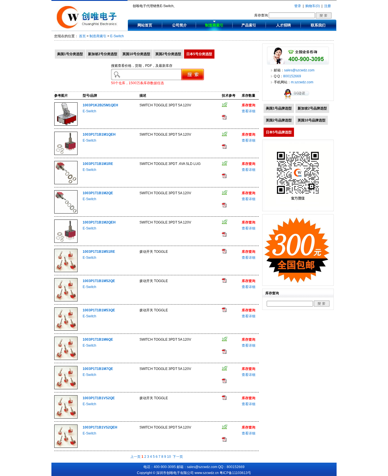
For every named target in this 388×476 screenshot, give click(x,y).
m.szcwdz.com (302, 82)
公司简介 (179, 25)
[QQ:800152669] (298, 100)
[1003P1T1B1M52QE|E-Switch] (66, 300)
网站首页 (144, 25)
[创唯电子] (88, 28)
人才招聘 (283, 25)
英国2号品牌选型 (279, 120)
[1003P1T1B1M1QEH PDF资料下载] (224, 148)
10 (169, 457)
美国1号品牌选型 (279, 108)
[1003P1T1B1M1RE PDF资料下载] (224, 177)
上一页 (135, 457)
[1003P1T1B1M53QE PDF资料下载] (224, 311)
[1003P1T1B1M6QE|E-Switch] (66, 359)
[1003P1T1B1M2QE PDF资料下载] (224, 206)
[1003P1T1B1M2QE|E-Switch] (66, 212)
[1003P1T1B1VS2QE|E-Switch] (66, 417)
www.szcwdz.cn (207, 473)
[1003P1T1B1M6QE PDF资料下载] (224, 353)
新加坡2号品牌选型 (312, 108)
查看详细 (248, 111)
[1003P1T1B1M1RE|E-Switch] (66, 183)
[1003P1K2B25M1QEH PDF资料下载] (224, 118)
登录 (297, 6)
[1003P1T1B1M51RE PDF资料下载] (224, 252)
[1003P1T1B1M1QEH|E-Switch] (66, 154)
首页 (82, 36)
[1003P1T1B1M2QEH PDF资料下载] (224, 235)
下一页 (178, 457)
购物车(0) (312, 6)
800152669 (292, 76)
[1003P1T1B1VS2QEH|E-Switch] (66, 447)
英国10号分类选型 (136, 54)
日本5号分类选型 (199, 54)
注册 (327, 6)
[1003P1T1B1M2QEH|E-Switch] (66, 242)
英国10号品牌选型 (312, 120)
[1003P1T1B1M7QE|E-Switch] (66, 388)
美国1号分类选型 (70, 54)
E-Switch (117, 36)
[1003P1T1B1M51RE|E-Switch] (66, 271)
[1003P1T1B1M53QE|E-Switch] (66, 330)
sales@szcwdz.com (299, 70)
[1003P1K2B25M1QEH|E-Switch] (66, 125)
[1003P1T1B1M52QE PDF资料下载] (224, 281)
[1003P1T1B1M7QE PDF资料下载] (224, 382)
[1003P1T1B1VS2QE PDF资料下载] (224, 399)
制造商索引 (214, 25)
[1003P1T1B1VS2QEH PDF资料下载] (224, 440)
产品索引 (248, 25)
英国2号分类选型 (168, 54)
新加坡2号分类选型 (102, 54)
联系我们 (318, 25)
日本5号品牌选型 (279, 132)
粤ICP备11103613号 (235, 473)
